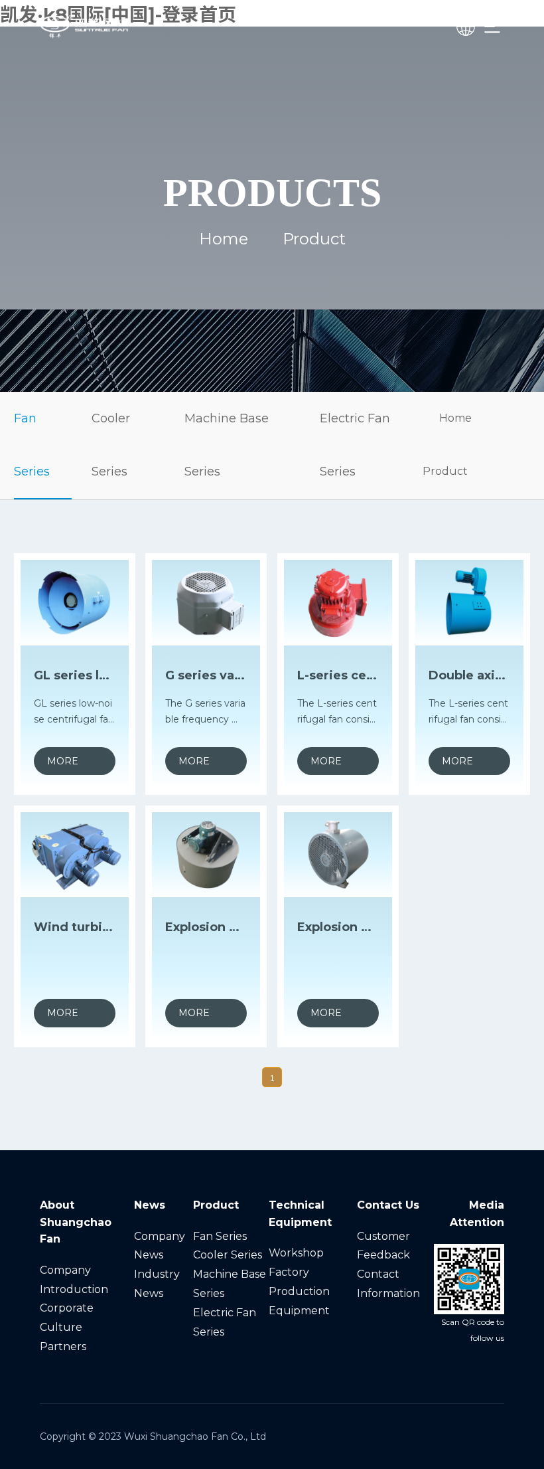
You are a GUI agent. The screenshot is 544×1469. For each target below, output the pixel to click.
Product (445, 471)
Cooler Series (111, 445)
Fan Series (32, 445)
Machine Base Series (226, 445)
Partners (63, 1346)
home (223, 238)
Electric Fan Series (355, 445)
